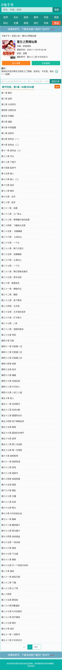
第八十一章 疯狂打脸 (10, 576)
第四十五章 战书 (8, 369)
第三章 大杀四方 (8, 104)
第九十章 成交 (7, 628)
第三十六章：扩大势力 (11, 317)
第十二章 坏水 (7, 156)
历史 (46, 17)
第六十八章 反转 (8, 501)
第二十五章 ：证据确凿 (11, 231)
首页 (5, 17)
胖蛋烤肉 (27, 46)
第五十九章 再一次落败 (11, 449)
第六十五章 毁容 (8, 484)
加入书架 (16, 63)
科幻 (5, 23)
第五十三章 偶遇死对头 (11, 415)
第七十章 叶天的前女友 (11, 513)
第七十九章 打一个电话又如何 (14, 565)
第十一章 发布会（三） (11, 150)
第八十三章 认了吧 (9, 588)
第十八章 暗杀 (7, 190)
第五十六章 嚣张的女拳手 (12, 432)
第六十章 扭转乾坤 (9, 455)
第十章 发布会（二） (10, 144)
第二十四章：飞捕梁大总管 (13, 225)
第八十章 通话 (7, 570)
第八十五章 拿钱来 (9, 599)
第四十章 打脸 (7, 340)
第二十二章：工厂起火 (11, 213)
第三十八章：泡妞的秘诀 (12, 329)
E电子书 (7, 4)
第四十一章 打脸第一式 (11, 346)
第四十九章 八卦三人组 (11, 392)
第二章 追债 (6, 98)
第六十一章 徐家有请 (10, 461)
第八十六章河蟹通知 (10, 605)
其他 (26, 23)
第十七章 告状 (7, 184)
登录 (56, 23)
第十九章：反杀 (8, 196)
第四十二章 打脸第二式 (11, 352)
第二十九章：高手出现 (11, 277)
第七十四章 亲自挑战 (10, 536)
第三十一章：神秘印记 (11, 288)
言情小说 (16, 35)
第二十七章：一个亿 (10, 242)
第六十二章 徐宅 (8, 467)
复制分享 (55, 81)
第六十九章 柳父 (8, 507)
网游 (56, 17)
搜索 (56, 9)
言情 (16, 23)
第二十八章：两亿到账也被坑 (14, 271)
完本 (46, 23)
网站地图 (31, 666)
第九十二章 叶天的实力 (37, 56)
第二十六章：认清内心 (11, 259)
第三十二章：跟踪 (9, 294)
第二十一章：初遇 (9, 208)
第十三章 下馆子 (8, 161)
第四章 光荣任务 (8, 110)
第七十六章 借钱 (8, 547)
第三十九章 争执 (8, 334)
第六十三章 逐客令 (9, 473)
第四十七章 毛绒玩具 (10, 380)
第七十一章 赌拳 (8, 519)
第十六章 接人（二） (10, 179)
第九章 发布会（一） (10, 138)
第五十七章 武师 (8, 438)
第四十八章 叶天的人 (10, 386)
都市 (36, 17)
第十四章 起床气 (8, 167)
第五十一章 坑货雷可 (10, 403)
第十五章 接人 (7, 173)
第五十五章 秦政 (8, 426)
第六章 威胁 (6, 121)
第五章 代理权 (7, 115)
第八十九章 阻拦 (8, 622)
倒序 (57, 86)
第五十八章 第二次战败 (11, 444)
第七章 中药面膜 (8, 127)
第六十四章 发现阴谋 (10, 478)
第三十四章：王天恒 (10, 305)
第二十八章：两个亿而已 (12, 248)
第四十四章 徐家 (8, 363)
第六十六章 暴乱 (8, 490)
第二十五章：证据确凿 (11, 254)
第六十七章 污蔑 (8, 496)
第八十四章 (6, 594)
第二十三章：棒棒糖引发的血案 (15, 219)
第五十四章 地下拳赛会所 (12, 421)
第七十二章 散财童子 (10, 524)
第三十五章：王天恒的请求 (13, 311)
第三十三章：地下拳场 (11, 300)
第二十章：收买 (8, 202)
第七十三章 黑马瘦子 (10, 530)
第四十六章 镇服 (8, 375)
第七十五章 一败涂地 (10, 542)
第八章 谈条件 (7, 133)
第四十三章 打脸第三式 (11, 357)
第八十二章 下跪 (8, 582)
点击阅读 (46, 63)
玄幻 (16, 17)
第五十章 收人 (7, 398)
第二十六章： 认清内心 (11, 236)
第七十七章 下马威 (9, 553)
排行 (36, 23)
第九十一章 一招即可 (10, 634)
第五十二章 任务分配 (10, 409)
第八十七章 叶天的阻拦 (11, 611)
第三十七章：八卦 (9, 323)
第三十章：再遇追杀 (10, 282)
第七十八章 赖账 (8, 559)
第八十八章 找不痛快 (10, 617)
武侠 (26, 17)
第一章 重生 (6, 92)
